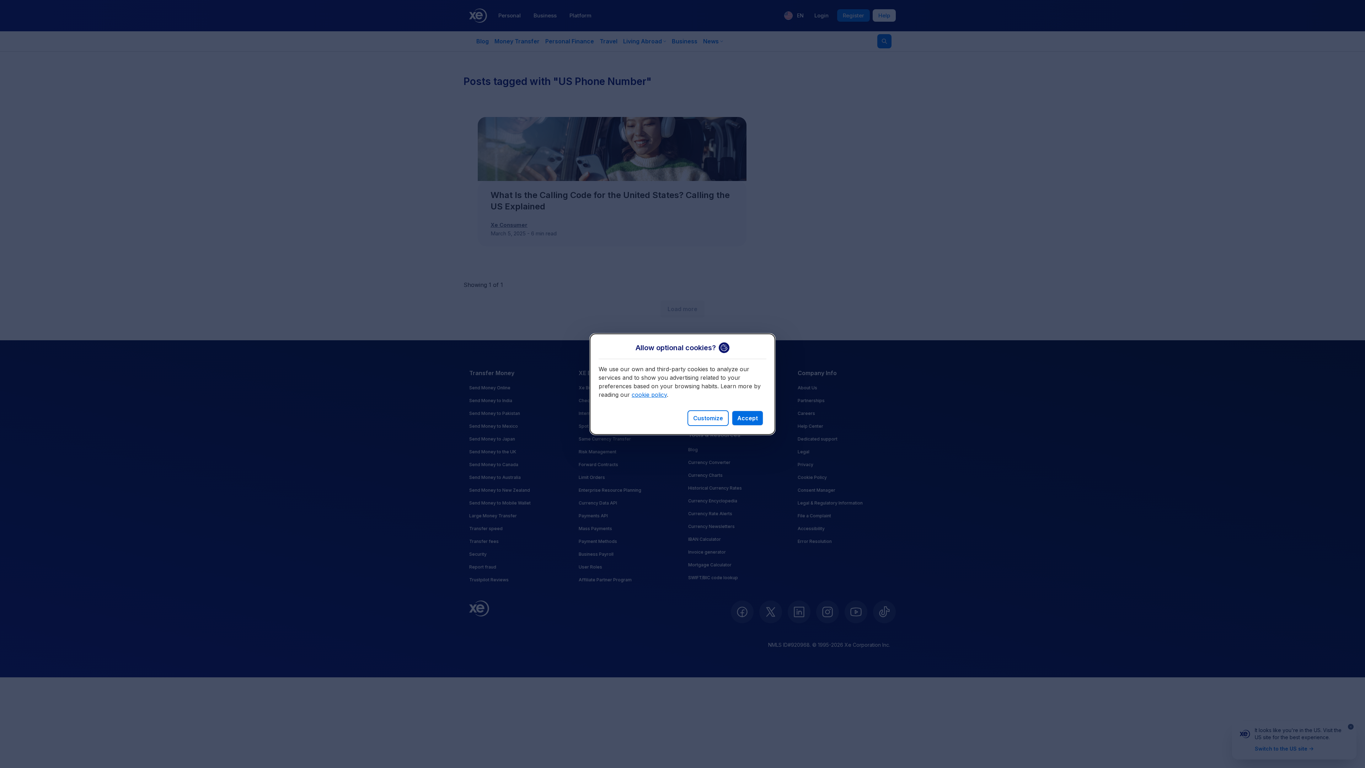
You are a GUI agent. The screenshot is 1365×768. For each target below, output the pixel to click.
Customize (708, 418)
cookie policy (649, 394)
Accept (747, 418)
